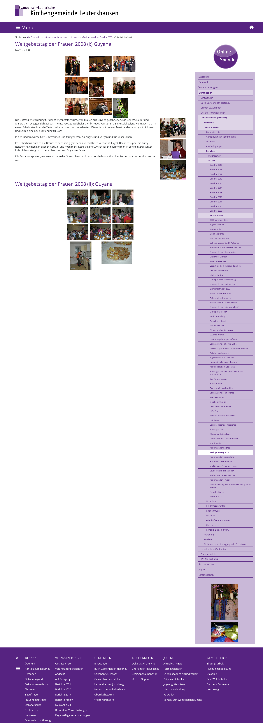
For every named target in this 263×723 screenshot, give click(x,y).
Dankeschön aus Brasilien (221, 388)
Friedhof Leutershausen (218, 520)
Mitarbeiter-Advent (218, 261)
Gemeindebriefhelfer (219, 270)
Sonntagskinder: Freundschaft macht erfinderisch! (226, 373)
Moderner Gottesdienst (220, 434)
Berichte (87, 37)
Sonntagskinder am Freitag (222, 392)
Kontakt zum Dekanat (37, 668)
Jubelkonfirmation (218, 401)
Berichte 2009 (216, 210)
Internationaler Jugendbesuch (223, 362)
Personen (30, 674)
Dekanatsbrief (33, 705)
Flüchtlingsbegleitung (219, 668)
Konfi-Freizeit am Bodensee (222, 366)
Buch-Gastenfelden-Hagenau (215, 102)
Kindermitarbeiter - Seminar (222, 475)
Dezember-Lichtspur (219, 256)
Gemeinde (211, 501)
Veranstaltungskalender (69, 668)
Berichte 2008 (106, 37)
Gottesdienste (213, 132)
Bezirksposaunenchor (144, 674)
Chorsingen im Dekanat (145, 668)
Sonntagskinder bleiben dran (223, 284)
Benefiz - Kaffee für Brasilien (222, 415)
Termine (210, 141)
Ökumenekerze (217, 233)
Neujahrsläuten (217, 492)
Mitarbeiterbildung (174, 689)
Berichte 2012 (216, 197)
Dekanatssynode (34, 679)
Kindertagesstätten (216, 505)
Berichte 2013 (216, 192)
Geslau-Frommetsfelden (213, 112)
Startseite (204, 76)
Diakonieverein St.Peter (220, 406)
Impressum (31, 715)
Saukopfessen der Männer (222, 470)
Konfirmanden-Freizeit (220, 479)
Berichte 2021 (63, 684)
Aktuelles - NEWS (173, 663)
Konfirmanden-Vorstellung (222, 457)
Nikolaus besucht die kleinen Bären (226, 247)
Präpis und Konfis (173, 679)
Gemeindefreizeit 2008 (220, 288)
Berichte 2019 (216, 165)
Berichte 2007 (216, 496)
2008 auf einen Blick (219, 220)
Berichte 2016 (216, 178)
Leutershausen (74, 37)
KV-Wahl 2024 (63, 705)
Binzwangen (207, 97)
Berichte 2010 (216, 206)
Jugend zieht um (217, 224)
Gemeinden (36, 37)
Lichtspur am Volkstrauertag (223, 279)
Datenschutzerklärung (38, 720)
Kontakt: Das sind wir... (218, 529)
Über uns (30, 663)
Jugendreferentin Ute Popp (222, 357)
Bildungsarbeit (215, 663)
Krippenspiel (215, 229)
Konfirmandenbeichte (220, 447)
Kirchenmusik (213, 510)
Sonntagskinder (217, 429)
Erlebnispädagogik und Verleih (180, 674)
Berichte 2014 (216, 187)
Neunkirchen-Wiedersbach (214, 549)
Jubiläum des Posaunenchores (223, 466)
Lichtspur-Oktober (218, 311)
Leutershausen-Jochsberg (54, 37)
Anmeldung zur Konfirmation (221, 136)
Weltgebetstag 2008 (219, 452)
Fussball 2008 (216, 383)
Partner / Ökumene (218, 684)
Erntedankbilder (217, 325)
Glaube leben (206, 574)
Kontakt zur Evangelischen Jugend (182, 699)
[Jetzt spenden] (225, 56)
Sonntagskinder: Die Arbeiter (223, 252)
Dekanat (203, 82)
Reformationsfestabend (220, 298)
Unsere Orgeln (140, 679)
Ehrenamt (30, 689)
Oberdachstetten (209, 554)
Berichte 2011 (216, 201)
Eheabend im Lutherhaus (221, 461)
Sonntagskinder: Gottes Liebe (223, 343)
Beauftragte (32, 694)
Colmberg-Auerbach (211, 107)
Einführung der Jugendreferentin (224, 339)
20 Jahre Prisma (217, 334)
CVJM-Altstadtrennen (219, 353)
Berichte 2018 (216, 169)
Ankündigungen (214, 146)
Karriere (208, 539)
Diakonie (210, 515)
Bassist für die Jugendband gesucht (225, 265)
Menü (27, 27)
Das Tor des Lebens (218, 379)
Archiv (95, 37)
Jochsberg (209, 534)
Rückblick (168, 694)
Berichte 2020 (214, 155)
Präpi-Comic (215, 420)
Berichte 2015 (216, 183)
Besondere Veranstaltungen (71, 710)
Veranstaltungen (208, 87)
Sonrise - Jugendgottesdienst (223, 424)
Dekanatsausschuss (36, 684)
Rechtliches (31, 710)
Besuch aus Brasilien (219, 321)
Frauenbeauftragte (36, 699)
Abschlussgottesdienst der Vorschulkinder (229, 348)
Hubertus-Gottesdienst (220, 293)
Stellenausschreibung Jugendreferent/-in (225, 544)
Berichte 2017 (216, 174)
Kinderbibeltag (216, 275)
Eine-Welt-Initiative (217, 679)
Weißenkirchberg (209, 558)
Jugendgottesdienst (174, 684)
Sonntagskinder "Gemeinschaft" (224, 307)
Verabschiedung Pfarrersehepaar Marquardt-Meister (230, 486)
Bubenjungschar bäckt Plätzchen (224, 243)
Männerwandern (217, 397)
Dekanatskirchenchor (144, 663)
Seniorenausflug (217, 316)
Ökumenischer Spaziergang (222, 330)
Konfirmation (216, 443)
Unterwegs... (212, 525)
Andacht (60, 674)
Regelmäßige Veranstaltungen (72, 715)
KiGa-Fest (214, 411)
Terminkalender (172, 668)
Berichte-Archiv (64, 699)
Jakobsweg (213, 689)
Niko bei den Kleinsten (220, 238)
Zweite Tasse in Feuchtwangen (223, 302)
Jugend (202, 569)
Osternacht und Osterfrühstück (224, 438)
